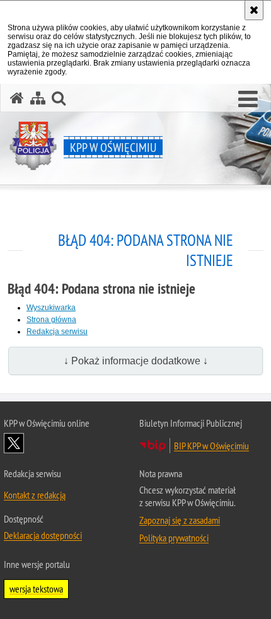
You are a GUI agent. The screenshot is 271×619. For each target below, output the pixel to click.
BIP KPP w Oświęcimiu (211, 445)
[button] (248, 99)
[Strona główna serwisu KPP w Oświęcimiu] (17, 98)
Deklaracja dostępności (43, 535)
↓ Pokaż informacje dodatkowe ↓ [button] (136, 361)
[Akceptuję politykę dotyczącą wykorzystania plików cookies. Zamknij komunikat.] (254, 10)
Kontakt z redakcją (35, 495)
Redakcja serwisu (57, 331)
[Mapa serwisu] (37, 98)
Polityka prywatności (174, 537)
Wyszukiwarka (51, 307)
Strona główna (51, 319)
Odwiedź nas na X (14, 443)
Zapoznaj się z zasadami (179, 520)
